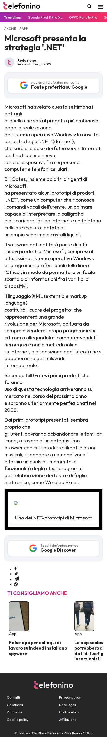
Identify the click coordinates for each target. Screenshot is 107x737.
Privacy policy (70, 697)
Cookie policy (17, 719)
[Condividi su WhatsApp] (16, 584)
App (25, 28)
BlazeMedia (47, 733)
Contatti (13, 697)
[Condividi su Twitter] (16, 573)
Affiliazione (68, 719)
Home (11, 28)
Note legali (67, 705)
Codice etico (69, 712)
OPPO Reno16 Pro (83, 17)
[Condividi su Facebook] (15, 568)
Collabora (15, 705)
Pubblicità (14, 712)
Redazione (26, 60)
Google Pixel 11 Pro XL (45, 17)
